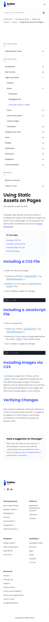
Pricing (6, 517)
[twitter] (4, 490)
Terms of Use (8, 599)
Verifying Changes (12, 251)
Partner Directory (10, 529)
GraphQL (32, 558)
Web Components (10, 547)
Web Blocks (7, 551)
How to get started (10, 505)
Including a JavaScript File (15, 244)
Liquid (31, 555)
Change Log (8, 579)
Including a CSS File (13, 240)
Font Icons (7, 555)
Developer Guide (36, 543)
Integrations (8, 525)
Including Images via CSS (15, 247)
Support (6, 583)
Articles (6, 576)
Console (32, 518)
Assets (14, 22)
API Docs (32, 547)
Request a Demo (10, 509)
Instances (33, 514)
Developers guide (22, 19)
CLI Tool (32, 562)
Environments (9, 521)
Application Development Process (34, 508)
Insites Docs (8, 19)
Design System (9, 543)
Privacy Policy (9, 587)
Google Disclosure (10, 603)
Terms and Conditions (12, 591)
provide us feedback (27, 452)
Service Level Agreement (13, 595)
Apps (31, 551)
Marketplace (8, 513)
